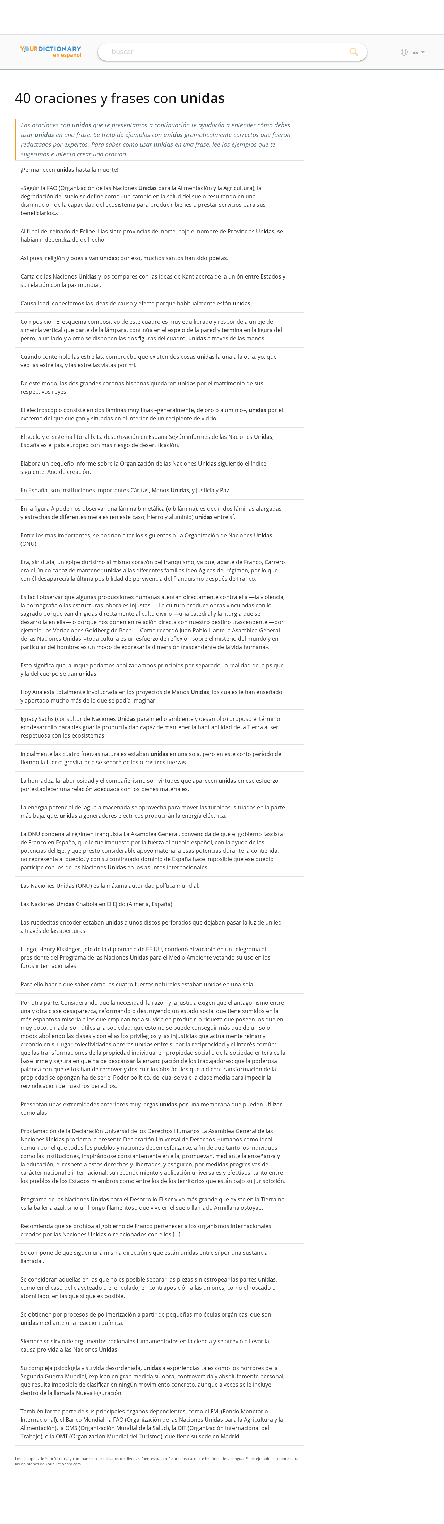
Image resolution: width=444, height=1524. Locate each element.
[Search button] (354, 52)
